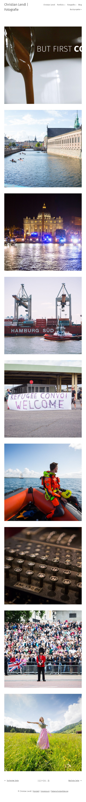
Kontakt (36, 791)
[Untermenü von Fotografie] (75, 4)
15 (48, 780)
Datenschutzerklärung (59, 791)
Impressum (45, 791)
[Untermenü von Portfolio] (64, 4)
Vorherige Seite (11, 780)
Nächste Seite (75, 780)
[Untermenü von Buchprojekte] (81, 9)
